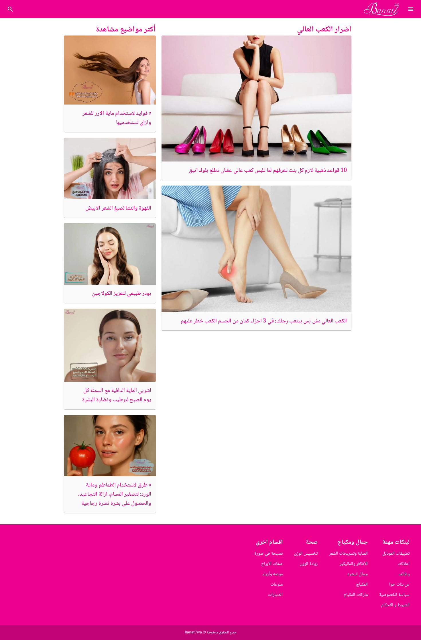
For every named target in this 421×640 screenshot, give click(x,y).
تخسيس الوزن (306, 554)
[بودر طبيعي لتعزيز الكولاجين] (110, 254)
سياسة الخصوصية (394, 595)
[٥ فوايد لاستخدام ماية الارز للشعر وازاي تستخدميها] (110, 70)
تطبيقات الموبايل (396, 554)
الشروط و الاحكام (395, 605)
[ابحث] (10, 9)
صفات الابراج (272, 564)
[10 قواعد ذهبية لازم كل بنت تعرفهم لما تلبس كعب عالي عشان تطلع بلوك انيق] (256, 99)
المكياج (362, 584)
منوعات (276, 584)
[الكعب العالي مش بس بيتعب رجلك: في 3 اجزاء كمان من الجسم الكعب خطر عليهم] (256, 249)
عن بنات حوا (399, 584)
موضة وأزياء (272, 574)
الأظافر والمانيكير (354, 564)
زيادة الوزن (309, 564)
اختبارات (275, 595)
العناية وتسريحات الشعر (348, 554)
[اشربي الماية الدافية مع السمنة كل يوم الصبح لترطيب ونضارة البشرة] (110, 345)
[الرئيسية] (384, 9)
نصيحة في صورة (268, 554)
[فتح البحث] (411, 9)
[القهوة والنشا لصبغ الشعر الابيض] (110, 168)
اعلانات (404, 564)
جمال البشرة (357, 574)
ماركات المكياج (355, 595)
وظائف (404, 574)
